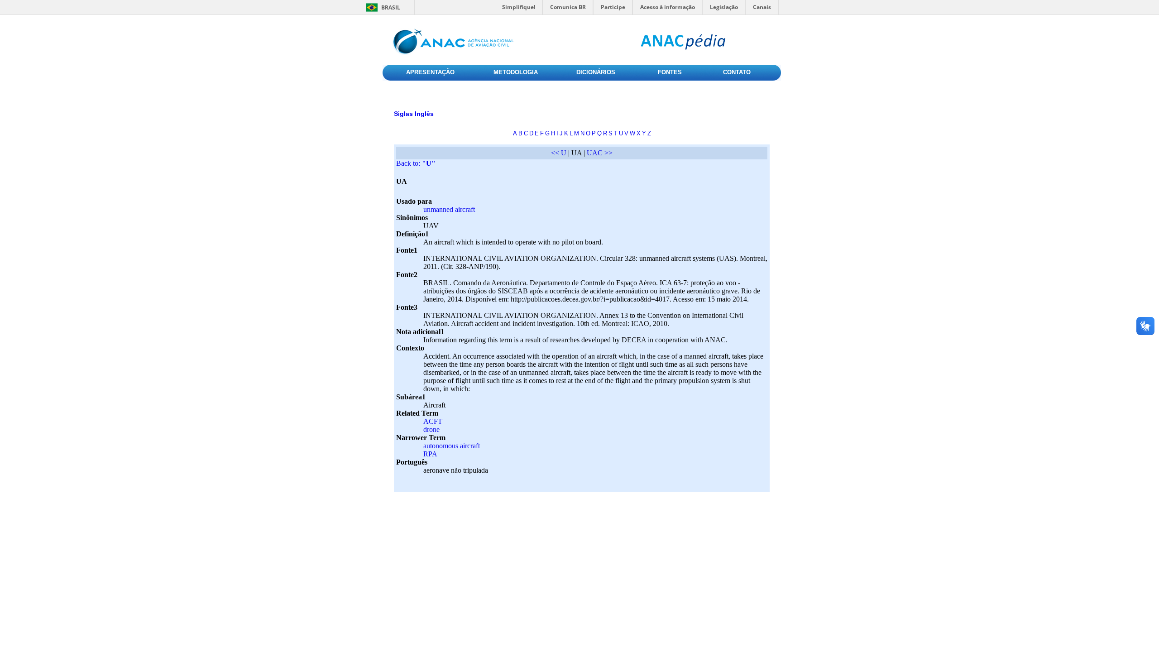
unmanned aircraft (449, 209)
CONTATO (737, 72)
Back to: (416, 163)
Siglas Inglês (414, 113)
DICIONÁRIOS (595, 72)
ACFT (432, 421)
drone (431, 429)
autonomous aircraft (451, 446)
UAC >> (600, 153)
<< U (558, 153)
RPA (430, 454)
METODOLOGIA (515, 72)
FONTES (670, 72)
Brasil (390, 7)
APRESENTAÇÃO (430, 72)
